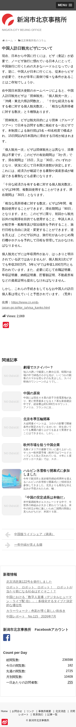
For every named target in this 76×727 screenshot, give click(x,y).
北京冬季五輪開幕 (36, 419)
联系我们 (38, 714)
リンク (30, 711)
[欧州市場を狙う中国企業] (11, 453)
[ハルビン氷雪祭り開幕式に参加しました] (11, 478)
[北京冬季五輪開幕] (11, 427)
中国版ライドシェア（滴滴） (34, 534)
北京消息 (61, 711)
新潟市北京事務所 (39, 720)
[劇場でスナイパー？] (11, 375)
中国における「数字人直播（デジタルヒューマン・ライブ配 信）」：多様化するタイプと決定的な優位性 (39, 601)
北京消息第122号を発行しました (29, 581)
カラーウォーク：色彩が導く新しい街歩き (35, 610)
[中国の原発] (11, 401)
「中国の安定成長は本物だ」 (44, 497)
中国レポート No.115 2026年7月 (31, 616)
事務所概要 (44, 711)
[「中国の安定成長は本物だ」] (11, 505)
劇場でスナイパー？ (38, 367)
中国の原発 (31, 393)
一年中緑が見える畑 (28, 544)
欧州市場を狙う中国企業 (41, 445)
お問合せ (17, 711)
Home (4, 711)
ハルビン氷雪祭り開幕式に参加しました (46, 472)
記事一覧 (52, 714)
